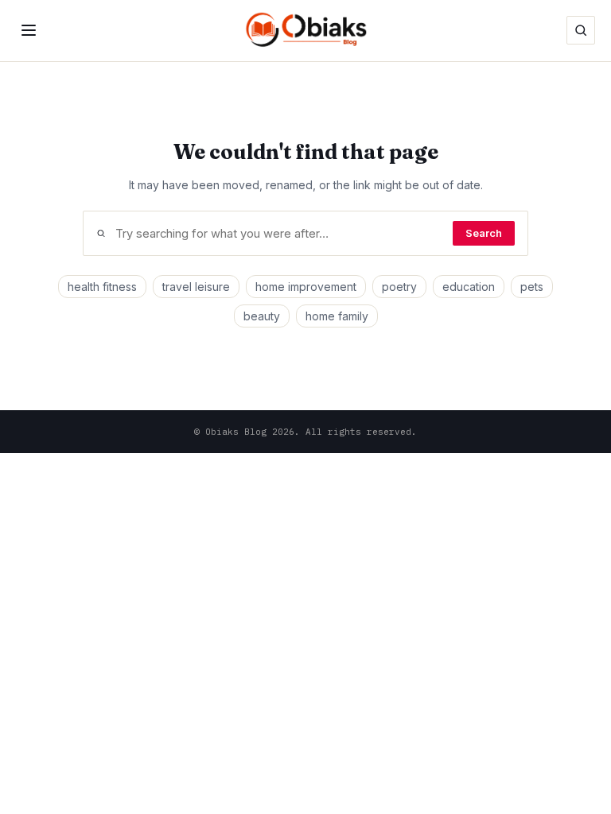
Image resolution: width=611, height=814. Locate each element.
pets (531, 286)
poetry (399, 286)
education (468, 286)
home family (337, 316)
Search (483, 233)
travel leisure (196, 286)
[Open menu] (28, 30)
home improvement (305, 286)
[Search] (580, 30)
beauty (261, 316)
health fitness (102, 286)
